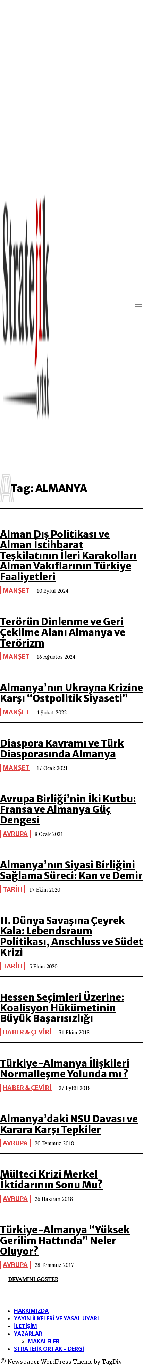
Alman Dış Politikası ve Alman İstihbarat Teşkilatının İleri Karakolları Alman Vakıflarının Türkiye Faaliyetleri (68, 555)
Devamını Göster (33, 1279)
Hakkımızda (31, 1311)
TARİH (12, 889)
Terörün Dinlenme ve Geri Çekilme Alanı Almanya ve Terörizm (62, 632)
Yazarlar (28, 1333)
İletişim (25, 1326)
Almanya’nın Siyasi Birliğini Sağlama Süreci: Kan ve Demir (71, 870)
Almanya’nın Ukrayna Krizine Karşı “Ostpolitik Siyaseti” (71, 693)
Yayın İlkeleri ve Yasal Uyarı (56, 1318)
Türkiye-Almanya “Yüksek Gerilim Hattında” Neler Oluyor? (65, 1241)
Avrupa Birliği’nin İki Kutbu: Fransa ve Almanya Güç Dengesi (68, 810)
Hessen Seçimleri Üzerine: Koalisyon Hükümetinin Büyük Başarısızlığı (62, 1008)
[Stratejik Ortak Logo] (26, 305)
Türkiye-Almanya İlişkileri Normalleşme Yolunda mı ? (64, 1068)
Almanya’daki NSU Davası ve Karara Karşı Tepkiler (69, 1124)
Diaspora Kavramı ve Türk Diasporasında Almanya (62, 748)
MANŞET (16, 590)
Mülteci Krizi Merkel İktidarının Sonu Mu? (51, 1179)
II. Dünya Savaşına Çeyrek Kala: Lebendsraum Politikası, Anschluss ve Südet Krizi (71, 936)
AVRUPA (15, 834)
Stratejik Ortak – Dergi (49, 1349)
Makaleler (43, 1341)
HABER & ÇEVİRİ (27, 1032)
